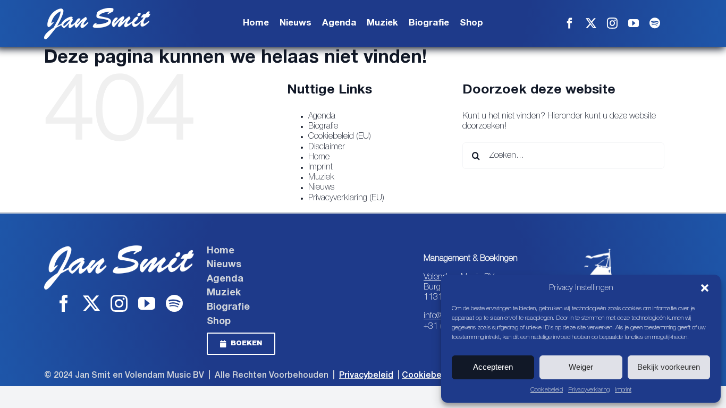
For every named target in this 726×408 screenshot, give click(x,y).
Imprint (623, 390)
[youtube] (633, 23)
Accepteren (493, 366)
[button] (704, 288)
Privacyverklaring (589, 390)
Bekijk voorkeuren (668, 366)
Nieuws (321, 187)
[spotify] (654, 23)
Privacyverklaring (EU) (346, 198)
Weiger (581, 366)
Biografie (323, 126)
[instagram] (612, 23)
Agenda (321, 116)
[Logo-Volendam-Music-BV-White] (601, 249)
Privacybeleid (366, 375)
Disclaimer (326, 147)
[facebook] (569, 23)
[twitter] (591, 23)
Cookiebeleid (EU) (339, 136)
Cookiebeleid (546, 390)
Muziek (321, 177)
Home (319, 157)
